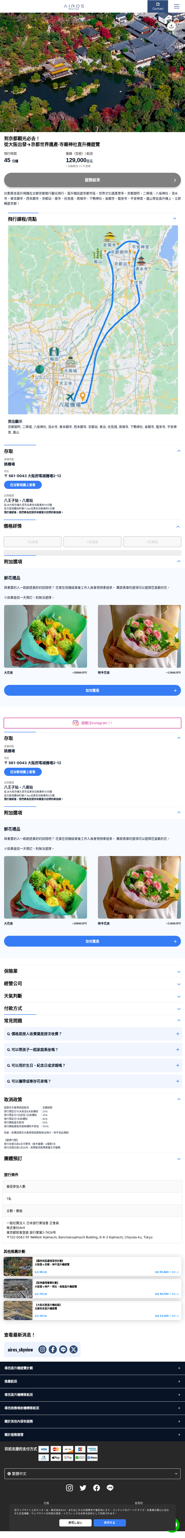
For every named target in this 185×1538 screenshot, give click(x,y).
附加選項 (13, 562)
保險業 (11, 971)
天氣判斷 (13, 996)
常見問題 (13, 1021)
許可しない (75, 1522)
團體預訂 (13, 1158)
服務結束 (92, 180)
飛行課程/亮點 (22, 219)
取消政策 (13, 1099)
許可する (109, 1522)
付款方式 (13, 1008)
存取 (8, 451)
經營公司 (13, 983)
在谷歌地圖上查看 (22, 485)
